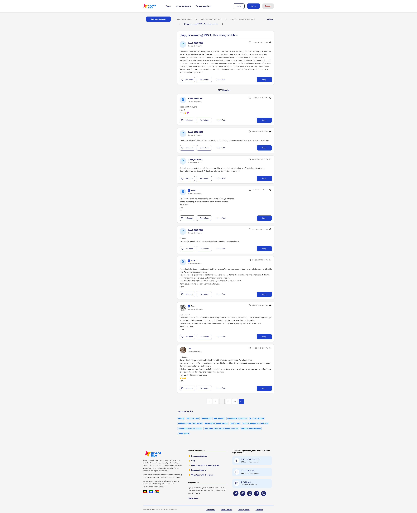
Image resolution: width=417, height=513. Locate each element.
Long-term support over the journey (243, 19)
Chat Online (247, 470)
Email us (246, 482)
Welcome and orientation (251, 428)
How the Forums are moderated (205, 465)
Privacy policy (244, 510)
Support (268, 6)
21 (228, 401)
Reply (264, 80)
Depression (206, 418)
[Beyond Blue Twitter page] (256, 498)
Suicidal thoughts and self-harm (255, 423)
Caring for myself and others (211, 19)
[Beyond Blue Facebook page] (235, 498)
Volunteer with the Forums (202, 475)
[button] (182, 79)
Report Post (221, 79)
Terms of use (226, 510)
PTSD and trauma (257, 418)
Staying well (235, 423)
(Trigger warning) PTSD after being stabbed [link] (201, 24)
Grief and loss (218, 418)
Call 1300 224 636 (250, 459)
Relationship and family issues (190, 423)
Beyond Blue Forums (152, 6)
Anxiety (181, 418)
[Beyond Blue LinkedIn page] (263, 498)
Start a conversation (158, 19)
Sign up (253, 6)
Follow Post (204, 80)
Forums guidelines (203, 6)
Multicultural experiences (237, 418)
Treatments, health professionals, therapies (221, 428)
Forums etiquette (198, 470)
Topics (168, 6)
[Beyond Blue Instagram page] (249, 498)
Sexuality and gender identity (216, 423)
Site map (259, 510)
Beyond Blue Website (153, 453)
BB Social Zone (193, 418)
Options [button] (270, 19)
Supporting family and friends (189, 428)
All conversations (183, 6)
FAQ (193, 461)
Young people (183, 433)
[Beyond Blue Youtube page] (242, 498)
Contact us (210, 510)
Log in (239, 6)
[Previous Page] (209, 401)
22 (234, 401)
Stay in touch (193, 498)
